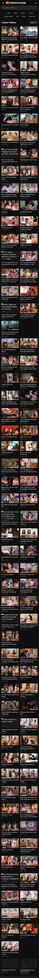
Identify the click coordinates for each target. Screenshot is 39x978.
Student (23, 13)
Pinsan (24, 16)
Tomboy (30, 13)
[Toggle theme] (36, 3)
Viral (17, 16)
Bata (9, 13)
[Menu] (3, 3)
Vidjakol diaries (8, 16)
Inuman (15, 13)
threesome (32, 16)
